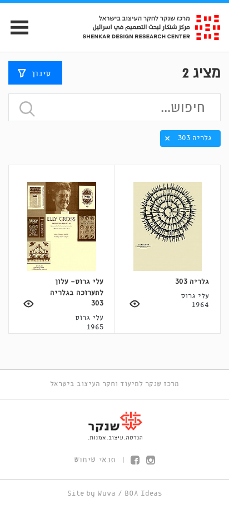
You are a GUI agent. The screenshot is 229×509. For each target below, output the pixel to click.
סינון (41, 74)
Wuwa (106, 493)
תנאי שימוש (95, 460)
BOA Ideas (143, 493)
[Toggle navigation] (14, 27)
